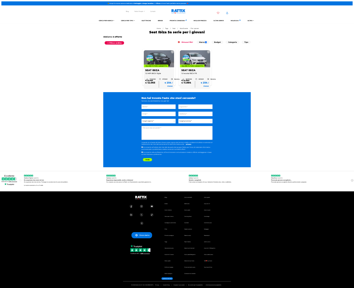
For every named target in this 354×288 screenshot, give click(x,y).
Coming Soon (188, 216)
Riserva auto (187, 235)
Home (159, 28)
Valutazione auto (169, 248)
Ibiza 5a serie (184, 28)
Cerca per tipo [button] (127, 20)
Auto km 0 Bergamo (209, 248)
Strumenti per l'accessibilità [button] (195, 285)
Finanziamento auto (189, 267)
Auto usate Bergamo (189, 254)
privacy (188, 144)
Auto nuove (207, 210)
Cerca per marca (106, 20)
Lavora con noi (167, 278)
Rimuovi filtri (187, 42)
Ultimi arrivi (218, 20)
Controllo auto (208, 222)
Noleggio (235, 20)
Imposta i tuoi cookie (178, 285)
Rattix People (139, 11)
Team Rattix (187, 241)
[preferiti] (218, 13)
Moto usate (167, 260)
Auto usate (187, 210)
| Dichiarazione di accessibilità (213, 285)
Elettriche (146, 20)
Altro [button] (250, 20)
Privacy (157, 285)
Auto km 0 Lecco (169, 254)
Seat (173, 28)
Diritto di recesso (169, 267)
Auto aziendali (188, 197)
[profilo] (227, 13)
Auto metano (168, 210)
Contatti (152, 11)
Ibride (160, 20)
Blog (127, 11)
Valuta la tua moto (189, 260)
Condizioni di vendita (189, 273)
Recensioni (207, 235)
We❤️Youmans (208, 260)
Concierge (206, 216)
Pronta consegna (177, 20)
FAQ (166, 229)
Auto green (207, 197)
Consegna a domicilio (170, 222)
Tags (166, 28)
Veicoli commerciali (189, 248)
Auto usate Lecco (208, 254)
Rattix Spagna (168, 273)
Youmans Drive (208, 267)
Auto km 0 (207, 203)
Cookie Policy (166, 285)
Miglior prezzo (200, 20)
